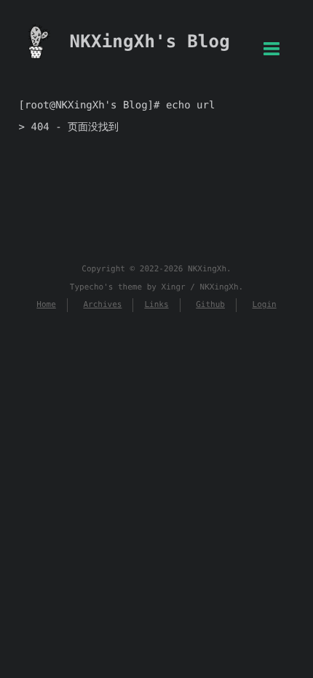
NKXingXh (207, 269)
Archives (102, 304)
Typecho (86, 287)
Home (46, 304)
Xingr (174, 287)
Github (210, 304)
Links (156, 304)
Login (265, 304)
